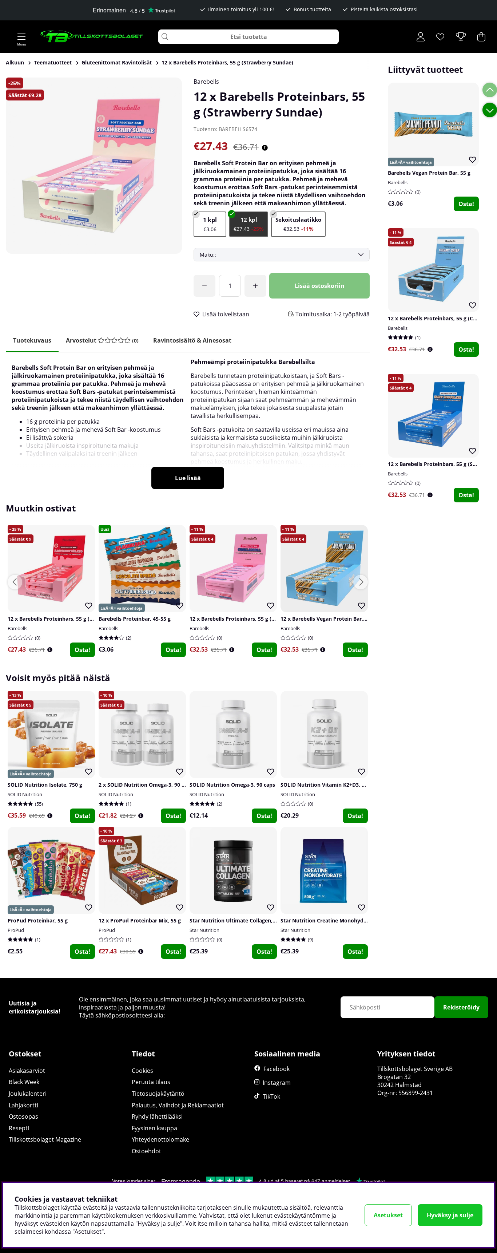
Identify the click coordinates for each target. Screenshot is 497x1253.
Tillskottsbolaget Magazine (45, 1139)
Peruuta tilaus (151, 1082)
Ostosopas (23, 1116)
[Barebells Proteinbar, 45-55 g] (210, 224)
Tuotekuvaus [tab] (32, 340)
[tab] (102, 340)
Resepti (19, 1128)
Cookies (142, 1071)
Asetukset (388, 1215)
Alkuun (15, 62)
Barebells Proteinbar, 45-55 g (135, 618)
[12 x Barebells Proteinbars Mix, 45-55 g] (298, 224)
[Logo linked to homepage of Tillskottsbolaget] (92, 36)
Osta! (466, 204)
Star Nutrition (204, 930)
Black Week (24, 1082)
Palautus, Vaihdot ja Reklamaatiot (178, 1105)
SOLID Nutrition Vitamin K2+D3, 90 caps (330, 784)
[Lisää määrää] (255, 286)
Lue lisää (188, 478)
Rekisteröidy (461, 1007)
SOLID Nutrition (25, 794)
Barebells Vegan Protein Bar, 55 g (429, 172)
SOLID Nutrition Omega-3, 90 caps (232, 784)
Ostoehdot (146, 1151)
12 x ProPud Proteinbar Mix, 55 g (140, 920)
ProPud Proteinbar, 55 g (38, 920)
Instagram (277, 1083)
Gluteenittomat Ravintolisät (116, 62)
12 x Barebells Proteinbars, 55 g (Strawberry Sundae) (227, 62)
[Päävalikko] (21, 36)
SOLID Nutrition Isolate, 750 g (45, 784)
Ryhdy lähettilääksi (157, 1116)
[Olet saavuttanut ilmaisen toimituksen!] (204, 286)
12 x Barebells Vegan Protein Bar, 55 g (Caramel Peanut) (350, 618)
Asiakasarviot (27, 1071)
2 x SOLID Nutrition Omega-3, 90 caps (146, 784)
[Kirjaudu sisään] (421, 36)
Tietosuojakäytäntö (158, 1094)
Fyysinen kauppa (154, 1128)
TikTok (271, 1096)
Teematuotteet (53, 62)
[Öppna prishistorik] (430, 349)
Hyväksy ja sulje (450, 1215)
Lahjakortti (23, 1105)
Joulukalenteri (28, 1094)
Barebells (206, 82)
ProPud (16, 930)
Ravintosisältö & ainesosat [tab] (192, 340)
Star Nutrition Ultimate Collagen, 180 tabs (242, 920)
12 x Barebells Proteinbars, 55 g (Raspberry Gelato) (71, 618)
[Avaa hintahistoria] (265, 148)
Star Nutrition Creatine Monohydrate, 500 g (335, 920)
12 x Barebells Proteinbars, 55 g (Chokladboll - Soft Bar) (259, 618)
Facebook (276, 1069)
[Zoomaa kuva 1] (94, 166)
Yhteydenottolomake (160, 1139)
